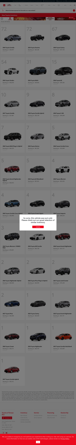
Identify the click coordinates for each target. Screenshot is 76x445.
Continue (38, 227)
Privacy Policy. (65, 439)
